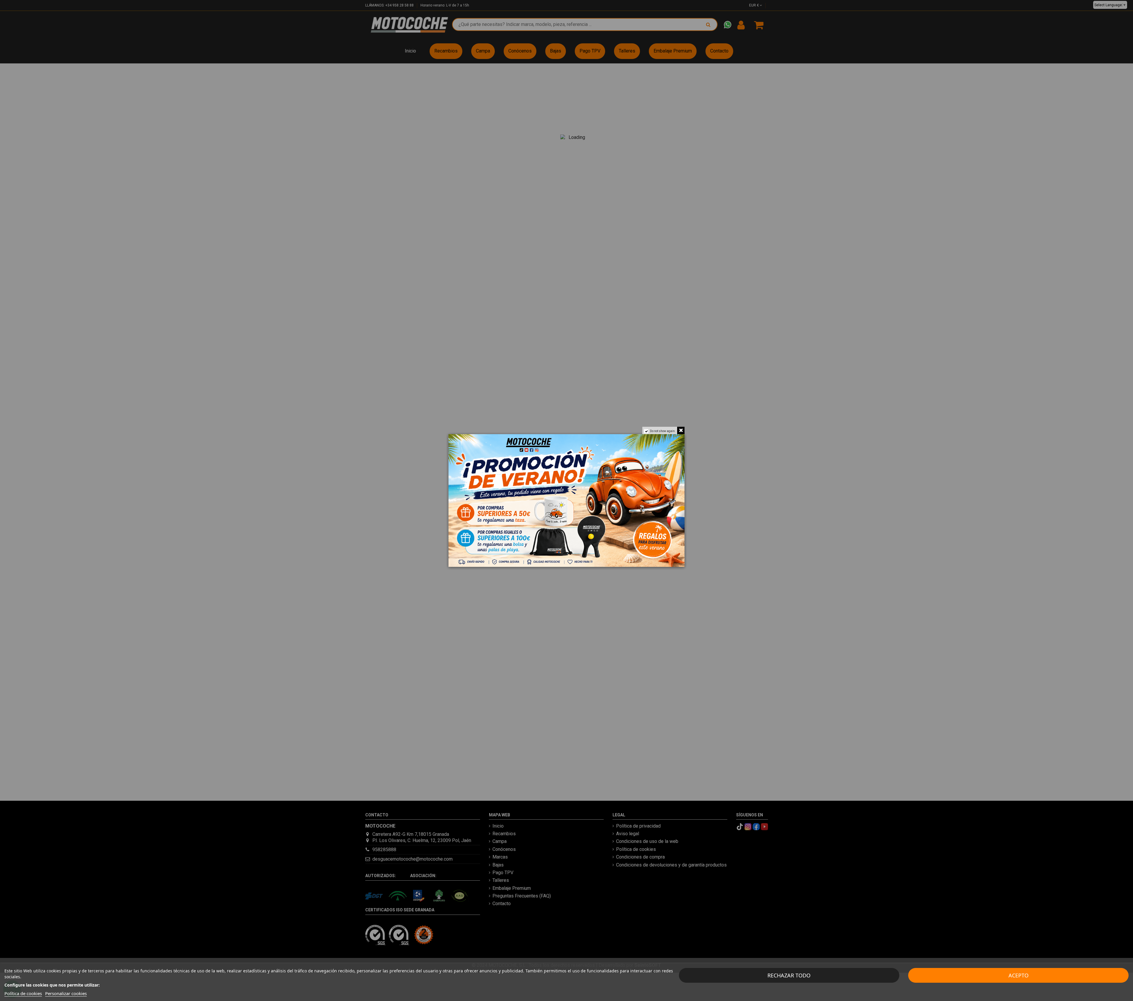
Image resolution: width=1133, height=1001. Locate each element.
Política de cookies (23, 993)
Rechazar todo (789, 975)
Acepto (1018, 975)
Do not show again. (663, 431)
